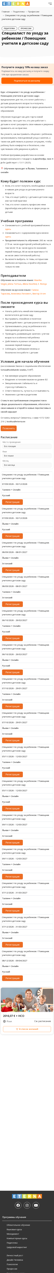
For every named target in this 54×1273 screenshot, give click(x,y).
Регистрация (12, 502)
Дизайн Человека (15, 1260)
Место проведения (11, 442)
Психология (12, 1264)
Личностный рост (15, 1255)
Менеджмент (13, 1234)
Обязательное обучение (18, 1225)
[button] (27, 1029)
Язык (4, 451)
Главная (6, 11)
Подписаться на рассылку (27, 80)
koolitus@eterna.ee (16, 421)
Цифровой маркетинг (17, 1247)
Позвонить (8, 428)
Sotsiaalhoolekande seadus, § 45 (16, 369)
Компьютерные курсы (17, 1238)
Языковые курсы (14, 1229)
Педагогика (19, 11)
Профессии (33, 11)
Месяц (5, 461)
